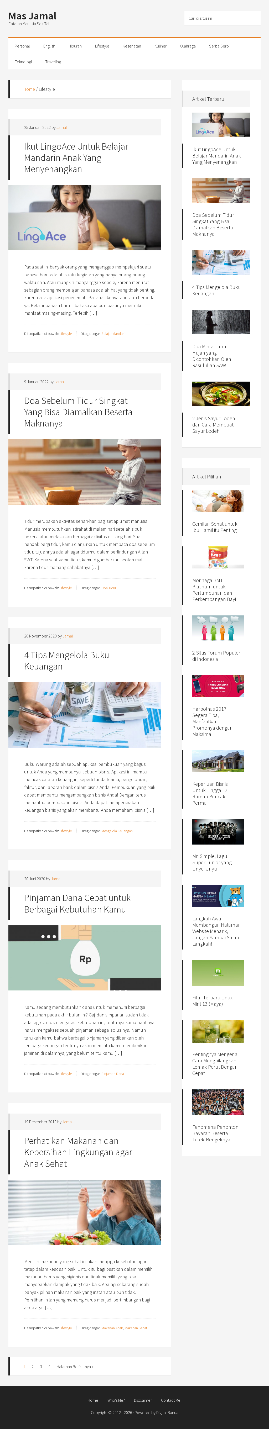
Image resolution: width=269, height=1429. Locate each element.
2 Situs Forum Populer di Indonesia (216, 655)
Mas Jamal (32, 15)
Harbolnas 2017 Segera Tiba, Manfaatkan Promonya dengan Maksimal (212, 721)
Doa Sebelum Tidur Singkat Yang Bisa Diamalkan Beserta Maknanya (78, 412)
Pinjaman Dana (112, 1073)
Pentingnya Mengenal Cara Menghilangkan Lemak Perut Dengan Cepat (215, 1063)
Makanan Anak (112, 1328)
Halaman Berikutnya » (75, 1366)
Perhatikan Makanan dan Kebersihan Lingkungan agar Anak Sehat (78, 1152)
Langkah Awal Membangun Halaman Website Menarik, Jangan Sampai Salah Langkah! (216, 931)
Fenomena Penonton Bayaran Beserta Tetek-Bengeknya (215, 1133)
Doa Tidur (108, 588)
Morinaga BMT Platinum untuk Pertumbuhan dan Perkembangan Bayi (214, 589)
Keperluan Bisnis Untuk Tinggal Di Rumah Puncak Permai (210, 793)
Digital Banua (167, 1412)
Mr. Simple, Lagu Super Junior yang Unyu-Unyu (212, 862)
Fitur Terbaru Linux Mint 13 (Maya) (212, 1000)
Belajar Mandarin (113, 333)
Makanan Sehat (136, 1328)
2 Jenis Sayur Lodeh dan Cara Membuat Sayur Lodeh (213, 424)
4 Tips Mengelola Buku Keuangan (66, 660)
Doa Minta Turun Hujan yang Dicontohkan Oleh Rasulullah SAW (211, 355)
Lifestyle (66, 333)
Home (29, 89)
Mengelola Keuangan (117, 831)
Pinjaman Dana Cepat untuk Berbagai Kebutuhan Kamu (77, 903)
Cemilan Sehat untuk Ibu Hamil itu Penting (214, 526)
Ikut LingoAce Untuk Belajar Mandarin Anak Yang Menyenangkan (76, 157)
